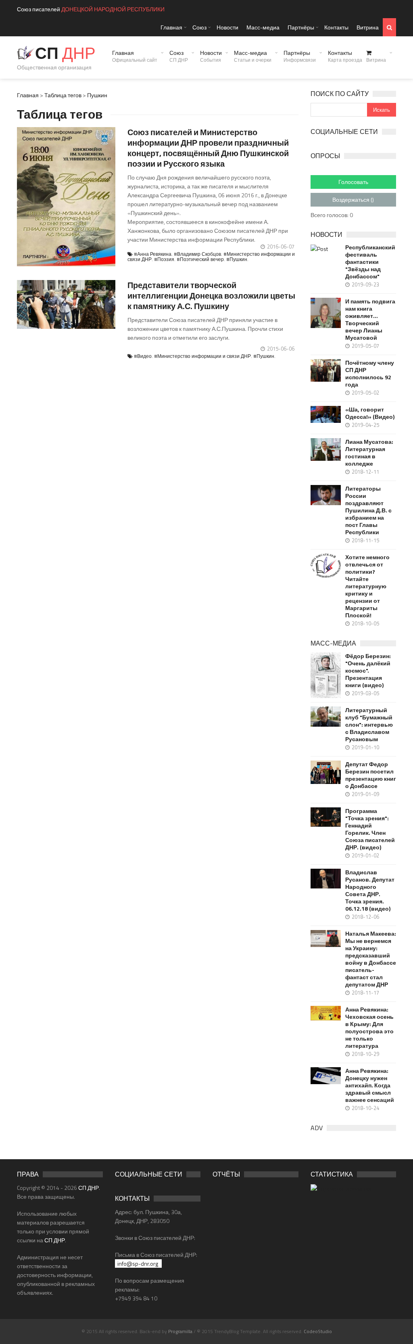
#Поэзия (164, 259)
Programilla (180, 1331)
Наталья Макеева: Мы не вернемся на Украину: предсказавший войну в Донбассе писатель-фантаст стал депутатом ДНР (370, 959)
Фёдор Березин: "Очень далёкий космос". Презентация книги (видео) (368, 670)
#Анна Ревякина (152, 254)
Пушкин (97, 95)
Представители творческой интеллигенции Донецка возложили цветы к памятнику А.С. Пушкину (211, 295)
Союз (199, 27)
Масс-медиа (263, 27)
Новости (227, 27)
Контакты (336, 27)
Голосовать (353, 182)
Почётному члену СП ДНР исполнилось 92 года (369, 373)
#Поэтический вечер (200, 259)
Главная (171, 27)
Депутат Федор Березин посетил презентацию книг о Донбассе (370, 775)
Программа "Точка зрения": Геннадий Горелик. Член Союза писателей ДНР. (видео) (370, 829)
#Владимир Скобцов (197, 254)
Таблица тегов (62, 95)
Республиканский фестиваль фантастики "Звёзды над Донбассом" (370, 262)
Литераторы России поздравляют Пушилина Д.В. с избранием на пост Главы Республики (368, 510)
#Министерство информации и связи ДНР (202, 356)
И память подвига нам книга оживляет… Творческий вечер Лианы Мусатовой (370, 319)
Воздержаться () (353, 199)
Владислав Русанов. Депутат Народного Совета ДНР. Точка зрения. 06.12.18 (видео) (369, 890)
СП (65, 53)
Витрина (368, 27)
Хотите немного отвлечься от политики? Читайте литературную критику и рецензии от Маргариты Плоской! (367, 586)
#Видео (143, 356)
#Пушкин (236, 259)
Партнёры (301, 27)
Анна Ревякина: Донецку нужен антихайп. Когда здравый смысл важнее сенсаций (369, 1085)
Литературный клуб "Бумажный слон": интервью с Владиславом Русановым (369, 724)
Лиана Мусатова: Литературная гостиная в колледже (369, 452)
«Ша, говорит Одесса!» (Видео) (369, 413)
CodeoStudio (318, 1331)
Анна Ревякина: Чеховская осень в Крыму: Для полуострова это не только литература (369, 1027)
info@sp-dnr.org (137, 1263)
